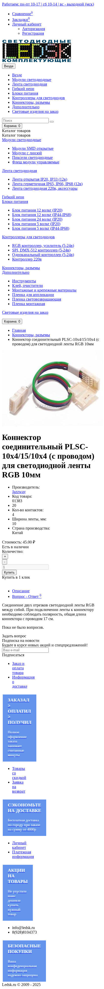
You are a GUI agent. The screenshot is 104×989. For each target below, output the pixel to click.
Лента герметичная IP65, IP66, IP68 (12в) (47, 184)
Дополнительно (25, 107)
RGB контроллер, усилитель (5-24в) (43, 245)
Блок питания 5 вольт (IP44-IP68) (40, 228)
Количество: (12, 551)
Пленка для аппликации (33, 294)
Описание (21, 591)
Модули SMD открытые (33, 148)
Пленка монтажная (28, 304)
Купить (9, 572)
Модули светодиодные (31, 79)
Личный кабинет (19, 845)
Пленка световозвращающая (36, 299)
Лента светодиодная (29, 84)
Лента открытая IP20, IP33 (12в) (39, 179)
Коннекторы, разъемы (31, 102)
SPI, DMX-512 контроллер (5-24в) (41, 250)
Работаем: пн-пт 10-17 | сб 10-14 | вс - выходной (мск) (48, 4)
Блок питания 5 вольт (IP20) (36, 224)
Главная (19, 330)
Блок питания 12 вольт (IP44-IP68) (41, 215)
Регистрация (33, 33)
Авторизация (33, 29)
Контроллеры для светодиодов (38, 98)
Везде (17, 75)
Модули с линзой (27, 153)
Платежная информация (23, 854)
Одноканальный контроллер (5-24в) (43, 254)
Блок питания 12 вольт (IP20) (37, 210)
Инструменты (24, 281)
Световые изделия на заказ (35, 111)
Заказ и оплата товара (18, 668)
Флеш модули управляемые (35, 162)
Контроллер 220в (27, 259)
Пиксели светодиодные (32, 157)
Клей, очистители (27, 285)
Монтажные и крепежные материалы (44, 290)
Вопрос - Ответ (26, 596)
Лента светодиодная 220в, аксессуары (44, 188)
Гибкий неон (23, 89)
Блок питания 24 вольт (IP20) (37, 219)
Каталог (16, 135)
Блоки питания (25, 93)
